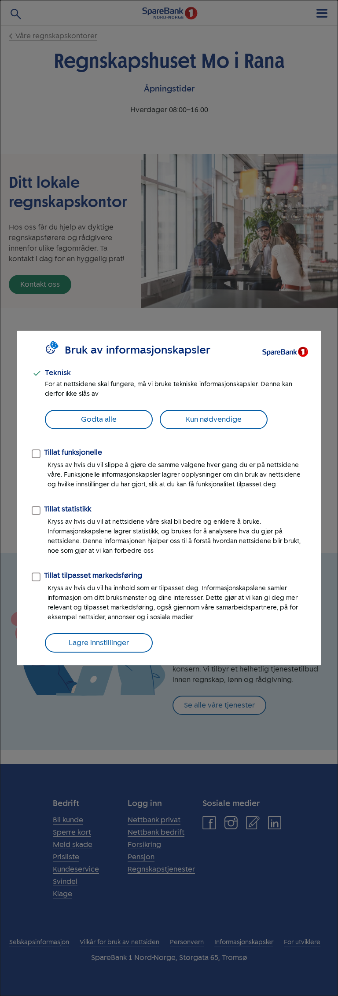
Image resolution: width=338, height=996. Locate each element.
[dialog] (169, 498)
